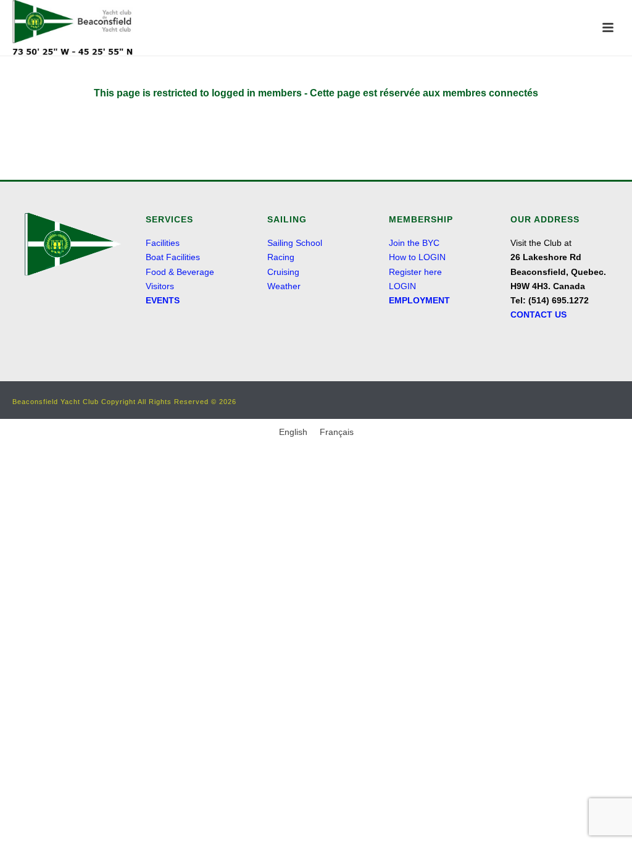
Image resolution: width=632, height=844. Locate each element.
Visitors (160, 286)
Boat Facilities (173, 257)
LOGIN (402, 286)
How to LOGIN (417, 257)
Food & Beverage (180, 272)
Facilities (163, 243)
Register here (415, 272)
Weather (284, 286)
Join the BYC (414, 243)
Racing (280, 257)
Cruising (283, 272)
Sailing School (294, 243)
